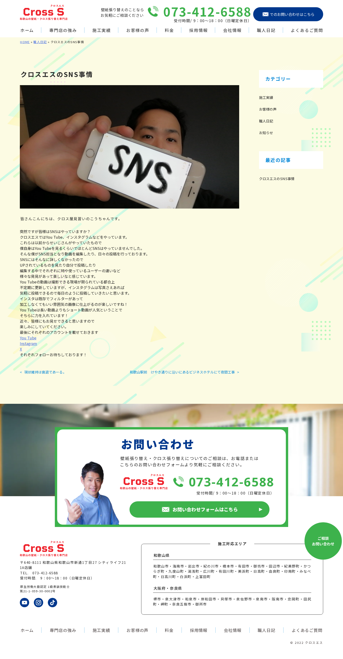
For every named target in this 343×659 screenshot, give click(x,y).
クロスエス (314, 642)
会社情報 (232, 30)
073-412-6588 (207, 11)
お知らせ (266, 132)
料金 (169, 30)
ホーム (27, 30)
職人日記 (266, 30)
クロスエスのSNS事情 (276, 178)
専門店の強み (63, 30)
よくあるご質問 (307, 30)
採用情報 (198, 30)
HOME (25, 42)
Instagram (28, 343)
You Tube (28, 338)
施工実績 (101, 30)
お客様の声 (137, 30)
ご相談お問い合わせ (323, 541)
